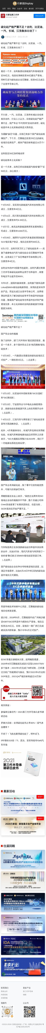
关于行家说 (39, 9)
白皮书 (19, 9)
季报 (14, 9)
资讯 (9, 9)
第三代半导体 (28, 991)
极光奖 (31, 9)
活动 (25, 9)
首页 (4, 9)
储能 (24, 995)
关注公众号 (39, 16)
